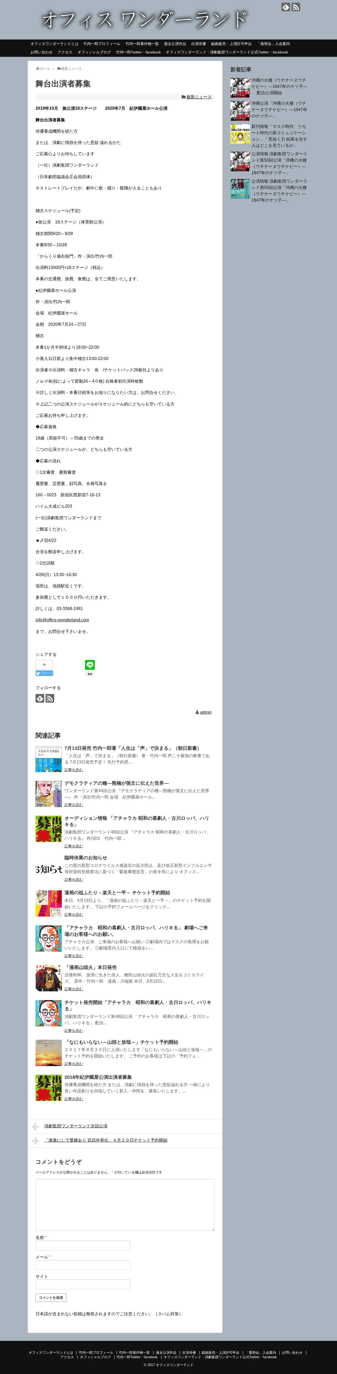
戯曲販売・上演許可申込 (231, 44)
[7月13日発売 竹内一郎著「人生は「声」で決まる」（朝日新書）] (49, 759)
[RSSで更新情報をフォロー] (295, 7)
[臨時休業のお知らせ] (49, 868)
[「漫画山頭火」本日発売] (49, 978)
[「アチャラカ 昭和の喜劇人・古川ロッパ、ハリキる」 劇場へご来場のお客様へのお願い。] (49, 938)
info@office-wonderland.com (62, 620)
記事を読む (74, 770)
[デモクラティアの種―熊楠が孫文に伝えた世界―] (49, 794)
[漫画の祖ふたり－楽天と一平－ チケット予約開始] (49, 903)
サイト (42, 1276)
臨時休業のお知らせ (86, 857)
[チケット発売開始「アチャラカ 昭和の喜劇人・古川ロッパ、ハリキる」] (49, 1013)
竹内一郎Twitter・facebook (138, 52)
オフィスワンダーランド (175, 1365)
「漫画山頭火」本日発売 (91, 967)
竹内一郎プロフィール (101, 44)
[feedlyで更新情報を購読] (285, 7)
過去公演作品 (175, 44)
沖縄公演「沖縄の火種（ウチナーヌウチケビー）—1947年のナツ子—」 (279, 109)
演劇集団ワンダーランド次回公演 (75, 1126)
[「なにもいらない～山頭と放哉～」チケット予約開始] (49, 1053)
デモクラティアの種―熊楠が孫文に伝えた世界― (117, 783)
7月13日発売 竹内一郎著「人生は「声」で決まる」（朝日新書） (133, 748)
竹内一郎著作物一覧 (142, 44)
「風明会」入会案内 (273, 44)
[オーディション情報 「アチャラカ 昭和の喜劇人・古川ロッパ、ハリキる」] (49, 829)
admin (206, 712)
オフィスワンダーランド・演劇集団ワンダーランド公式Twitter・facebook (227, 52)
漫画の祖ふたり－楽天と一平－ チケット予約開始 (117, 892)
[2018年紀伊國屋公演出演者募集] (49, 1088)
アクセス (65, 52)
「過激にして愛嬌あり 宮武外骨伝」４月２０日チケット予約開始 (105, 1140)
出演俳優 (198, 44)
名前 (41, 1237)
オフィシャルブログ (94, 52)
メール (43, 1257)
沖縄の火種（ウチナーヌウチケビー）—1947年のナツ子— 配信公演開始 (279, 86)
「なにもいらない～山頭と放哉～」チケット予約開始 (121, 1042)
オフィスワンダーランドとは (54, 44)
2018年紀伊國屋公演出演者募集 (98, 1077)
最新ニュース (199, 97)
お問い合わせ (42, 52)
